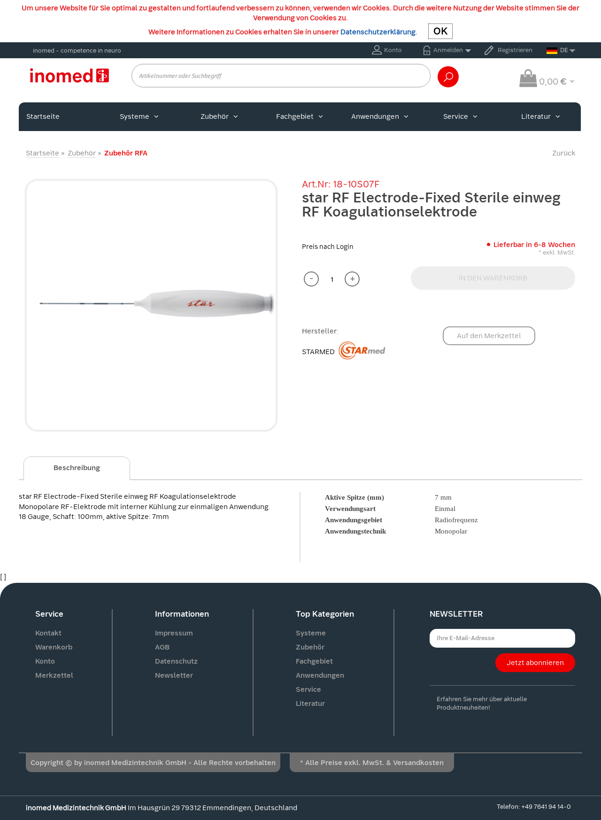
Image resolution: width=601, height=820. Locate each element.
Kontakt (48, 633)
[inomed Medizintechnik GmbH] (69, 75)
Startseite (43, 116)
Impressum (174, 633)
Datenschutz (176, 661)
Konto (393, 50)
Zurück (563, 153)
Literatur (536, 116)
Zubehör (214, 116)
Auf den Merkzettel (489, 335)
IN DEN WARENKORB (493, 278)
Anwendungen (375, 116)
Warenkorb (53, 647)
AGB (162, 647)
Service (455, 116)
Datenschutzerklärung (378, 32)
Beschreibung (77, 467)
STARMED (319, 351)
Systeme (134, 116)
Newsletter (174, 675)
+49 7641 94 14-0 (545, 807)
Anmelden (448, 50)
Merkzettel (54, 675)
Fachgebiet (295, 116)
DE (564, 50)
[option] (151, 305)
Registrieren (515, 50)
